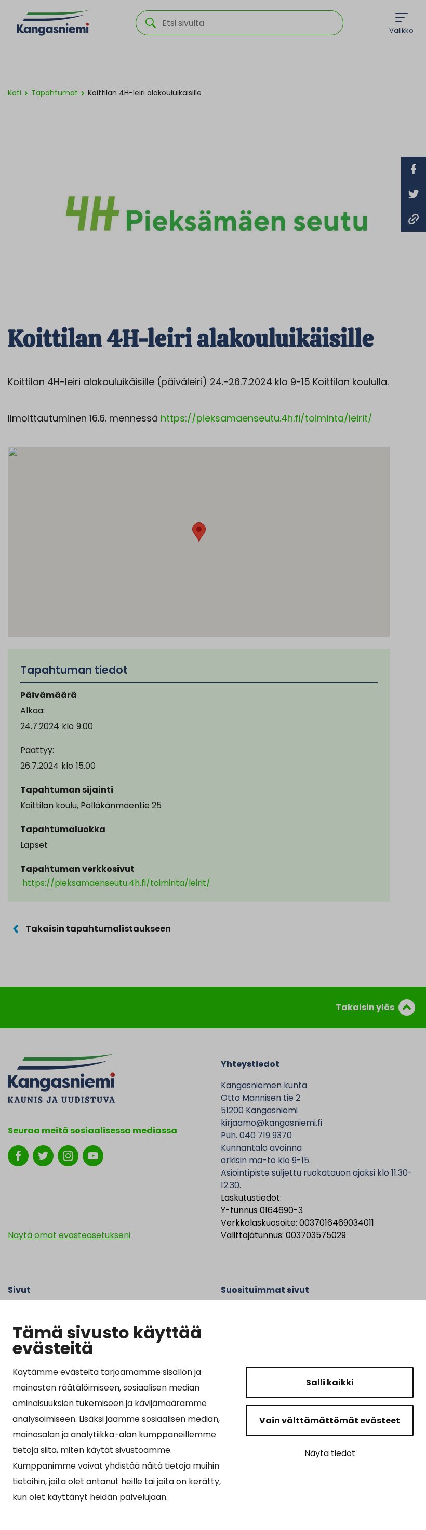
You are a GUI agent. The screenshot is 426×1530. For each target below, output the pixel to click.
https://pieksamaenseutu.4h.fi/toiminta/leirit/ (266, 418)
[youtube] (93, 1155)
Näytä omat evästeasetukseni (69, 1235)
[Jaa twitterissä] (413, 194)
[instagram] (68, 1155)
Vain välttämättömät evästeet (329, 1420)
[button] (199, 532)
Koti (14, 92)
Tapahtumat (54, 92)
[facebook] (18, 1155)
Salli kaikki (330, 1382)
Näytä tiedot (329, 1453)
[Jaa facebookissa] (413, 169)
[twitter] (43, 1155)
